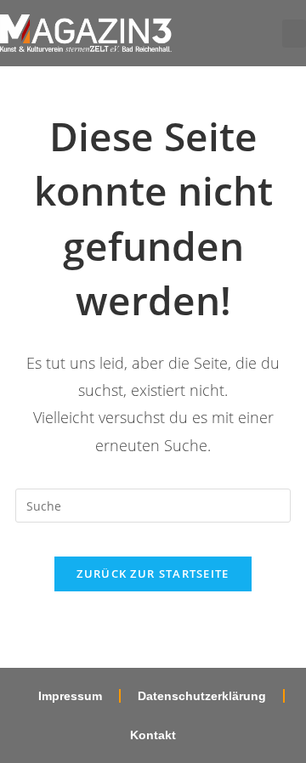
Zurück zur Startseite (152, 573)
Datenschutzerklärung (202, 696)
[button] (294, 34)
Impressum (70, 696)
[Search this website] (153, 504)
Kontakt (153, 735)
